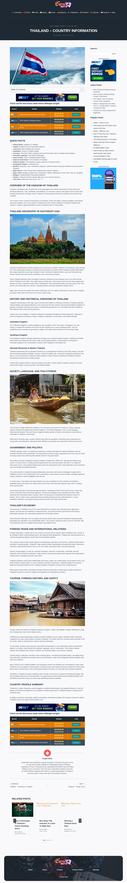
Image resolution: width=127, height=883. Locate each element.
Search (114, 53)
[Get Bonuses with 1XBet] (47, 101)
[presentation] (22, 810)
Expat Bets (58, 35)
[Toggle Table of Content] (81, 89)
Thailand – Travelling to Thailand (21, 785)
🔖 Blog (112, 12)
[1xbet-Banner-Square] (103, 178)
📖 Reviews (105, 12)
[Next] (80, 821)
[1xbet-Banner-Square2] (103, 70)
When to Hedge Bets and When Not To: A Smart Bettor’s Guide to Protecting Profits (104, 106)
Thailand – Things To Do (76, 785)
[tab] (43, 840)
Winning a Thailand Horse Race (70, 823)
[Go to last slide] (14, 821)
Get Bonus (76, 114)
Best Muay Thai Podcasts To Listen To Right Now (47, 823)
